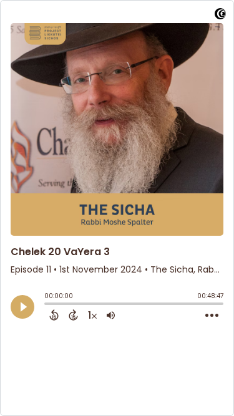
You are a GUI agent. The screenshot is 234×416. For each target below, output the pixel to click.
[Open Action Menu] (211, 315)
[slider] (47, 305)
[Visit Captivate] (220, 16)
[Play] (22, 307)
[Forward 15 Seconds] (73, 314)
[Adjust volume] (111, 314)
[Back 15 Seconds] (54, 314)
